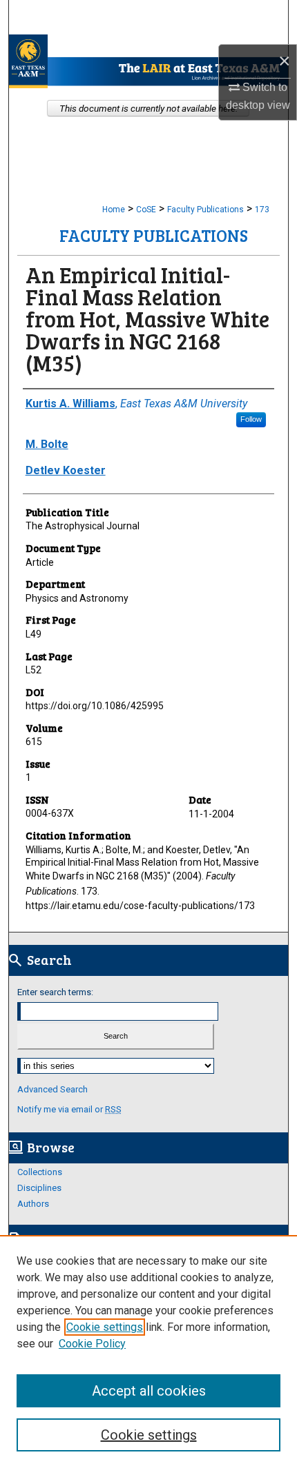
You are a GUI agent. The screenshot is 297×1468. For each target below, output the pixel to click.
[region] (148, 1351)
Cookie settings (104, 1327)
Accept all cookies (149, 1391)
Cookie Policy (92, 1343)
